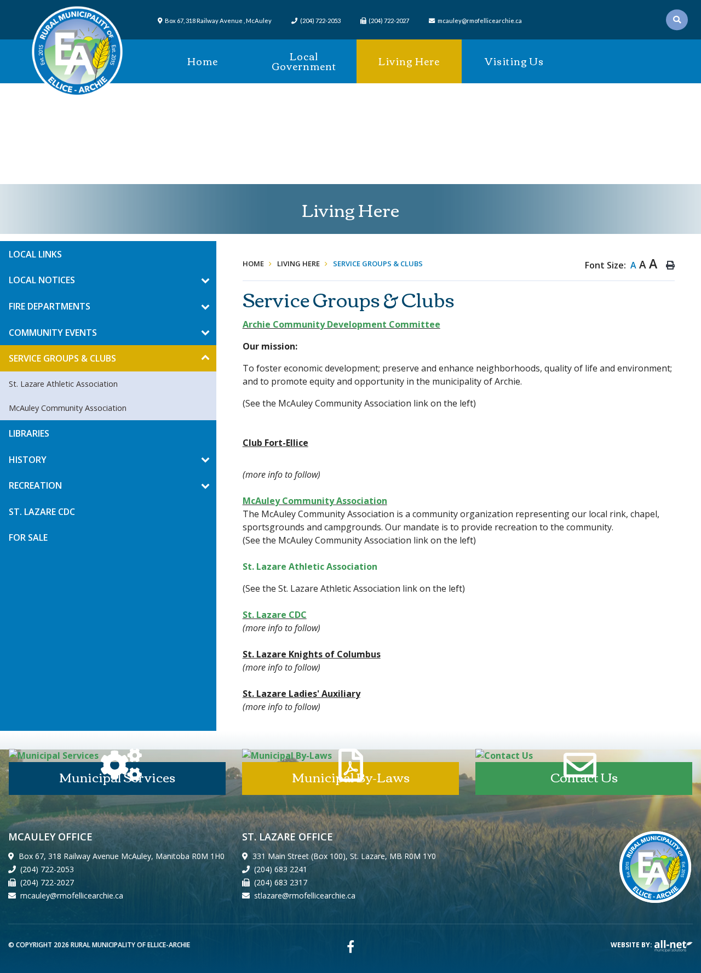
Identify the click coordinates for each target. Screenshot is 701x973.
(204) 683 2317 (280, 882)
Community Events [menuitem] (53, 333)
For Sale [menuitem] (28, 537)
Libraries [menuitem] (29, 433)
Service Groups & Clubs (378, 263)
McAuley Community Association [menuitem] (68, 408)
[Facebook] (350, 946)
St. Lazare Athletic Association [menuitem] (63, 384)
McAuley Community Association (315, 501)
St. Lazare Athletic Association (310, 566)
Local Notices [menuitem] (42, 280)
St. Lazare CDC (275, 615)
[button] (205, 280)
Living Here (298, 263)
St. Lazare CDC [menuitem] (42, 512)
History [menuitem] (28, 460)
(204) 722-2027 (47, 882)
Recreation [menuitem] (35, 485)
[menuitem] (202, 61)
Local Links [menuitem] (35, 254)
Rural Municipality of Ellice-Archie (77, 52)
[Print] (670, 265)
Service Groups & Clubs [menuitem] (62, 358)
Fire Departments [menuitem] (49, 306)
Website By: (632, 944)
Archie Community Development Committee (341, 324)
